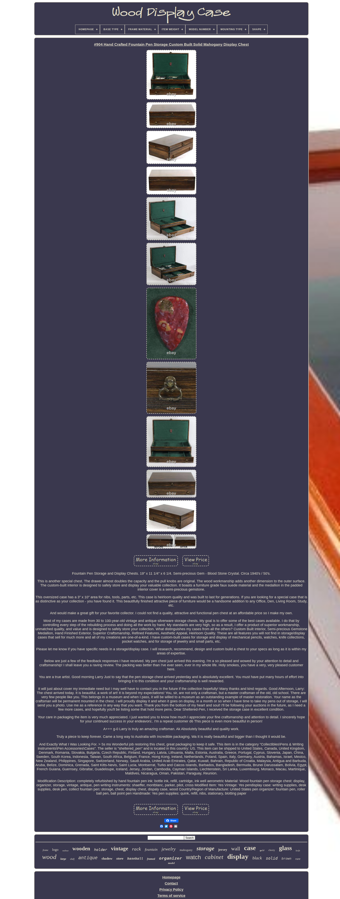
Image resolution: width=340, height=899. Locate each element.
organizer (170, 858)
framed (151, 858)
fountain (151, 849)
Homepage (171, 877)
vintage (119, 848)
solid (272, 858)
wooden (81, 849)
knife (298, 850)
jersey (222, 850)
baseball (135, 859)
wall (235, 849)
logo (55, 850)
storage (205, 848)
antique (88, 858)
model (171, 863)
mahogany (186, 850)
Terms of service (171, 896)
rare (297, 858)
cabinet (214, 856)
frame (45, 850)
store (119, 858)
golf (262, 851)
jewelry (169, 849)
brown (286, 859)
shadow (107, 858)
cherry (271, 850)
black (257, 857)
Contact (171, 883)
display (238, 856)
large (63, 858)
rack (136, 849)
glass (285, 848)
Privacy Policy (171, 890)
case (250, 848)
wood (49, 856)
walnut (65, 850)
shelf (72, 859)
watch (193, 857)
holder (100, 849)
